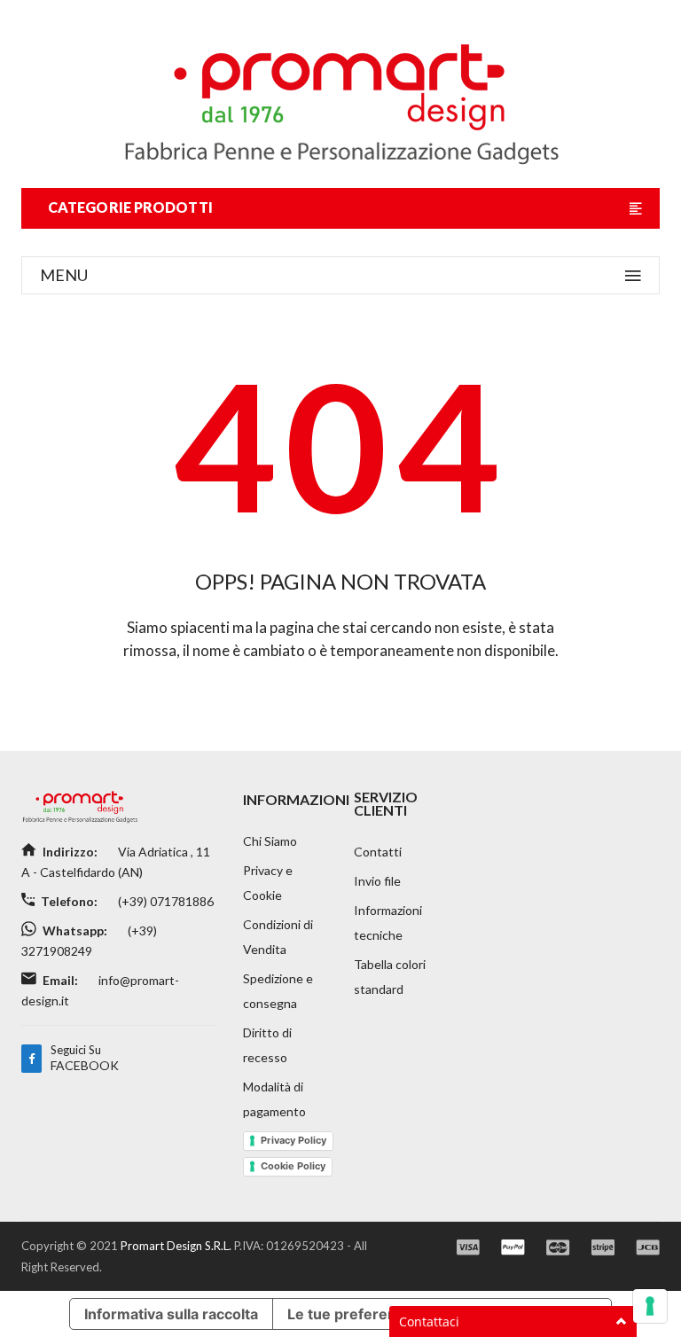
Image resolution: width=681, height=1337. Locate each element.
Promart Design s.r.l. (177, 1246)
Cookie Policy (293, 1166)
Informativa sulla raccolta (171, 1314)
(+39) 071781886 (164, 901)
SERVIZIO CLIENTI (386, 803)
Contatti (378, 851)
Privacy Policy (293, 1140)
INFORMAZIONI (296, 799)
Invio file (377, 880)
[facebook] (31, 1058)
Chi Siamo (270, 840)
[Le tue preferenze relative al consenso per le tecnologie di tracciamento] (650, 1306)
